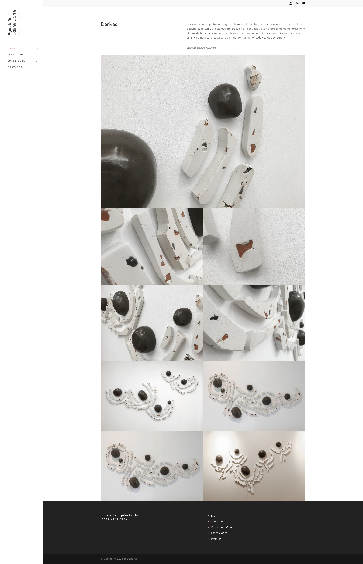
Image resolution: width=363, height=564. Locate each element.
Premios (216, 539)
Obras (12, 48)
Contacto (15, 67)
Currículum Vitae (221, 527)
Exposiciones (219, 533)
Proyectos (16, 54)
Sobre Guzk (16, 61)
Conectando (218, 521)
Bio (213, 515)
